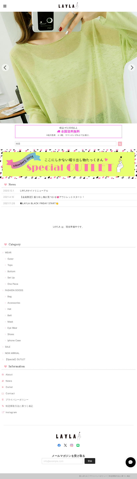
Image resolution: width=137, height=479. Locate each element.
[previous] (5, 67)
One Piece (13, 284)
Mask (10, 321)
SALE (7, 346)
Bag (10, 296)
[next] (131, 67)
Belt (10, 315)
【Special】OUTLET (15, 359)
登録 (90, 461)
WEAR (8, 252)
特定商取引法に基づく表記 (19, 406)
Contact (10, 393)
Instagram (11, 412)
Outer (11, 258)
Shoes (11, 334)
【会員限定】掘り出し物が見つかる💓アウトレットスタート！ (52, 197)
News (9, 381)
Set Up (11, 277)
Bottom (11, 271)
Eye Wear (12, 328)
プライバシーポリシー (17, 399)
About (9, 374)
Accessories (14, 302)
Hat (9, 309)
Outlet (9, 387)
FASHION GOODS (14, 290)
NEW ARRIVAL (12, 353)
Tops (10, 265)
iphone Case (14, 340)
